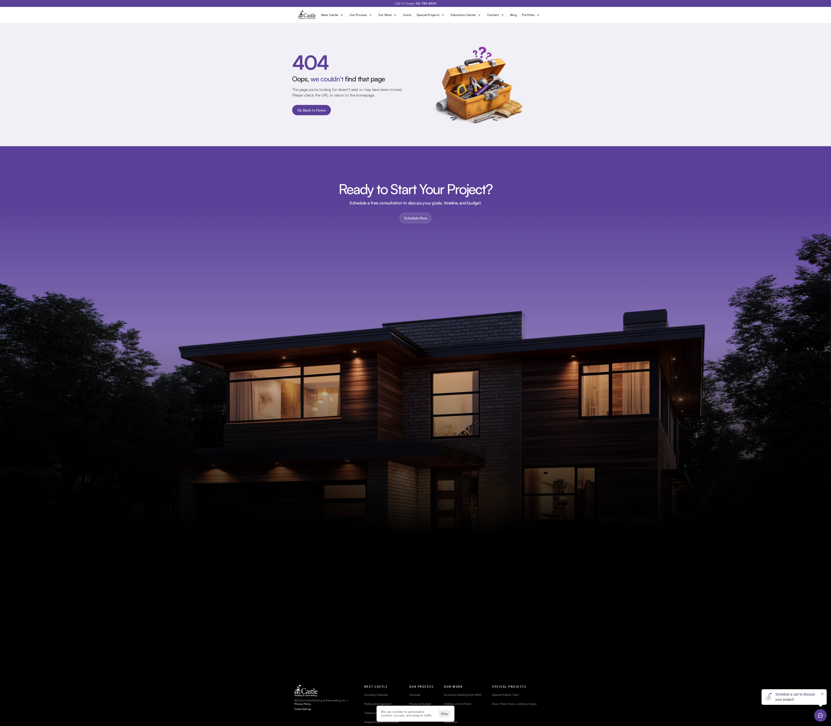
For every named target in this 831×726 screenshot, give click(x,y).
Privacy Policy (302, 703)
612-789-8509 (426, 3)
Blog (513, 15)
